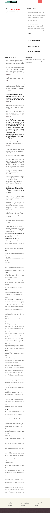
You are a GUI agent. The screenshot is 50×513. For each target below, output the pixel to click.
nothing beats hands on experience (34, 46)
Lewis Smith (7, 173)
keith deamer (7, 116)
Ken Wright (7, 80)
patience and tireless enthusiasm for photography (36, 43)
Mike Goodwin (7, 145)
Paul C (6, 108)
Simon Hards (7, 90)
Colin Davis (7, 101)
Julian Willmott (7, 74)
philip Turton (7, 64)
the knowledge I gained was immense (34, 51)
